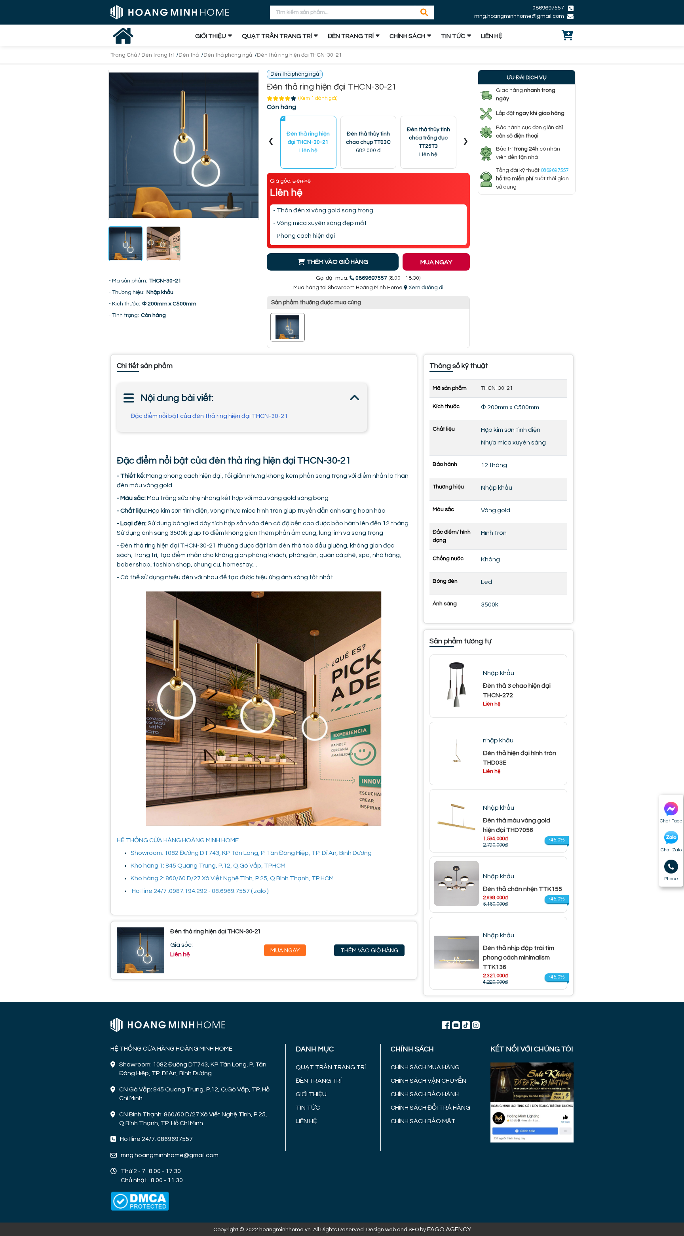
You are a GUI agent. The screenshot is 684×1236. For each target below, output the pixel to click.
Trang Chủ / (125, 55)
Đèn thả (189, 55)
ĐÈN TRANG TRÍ (351, 36)
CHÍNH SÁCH (407, 36)
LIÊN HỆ (491, 36)
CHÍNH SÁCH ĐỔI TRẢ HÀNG (430, 1107)
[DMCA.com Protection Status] (139, 1201)
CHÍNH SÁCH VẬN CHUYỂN (428, 1081)
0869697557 (548, 8)
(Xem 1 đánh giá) (317, 98)
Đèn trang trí (157, 55)
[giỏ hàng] (568, 36)
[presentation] (271, 142)
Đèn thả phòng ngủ (227, 55)
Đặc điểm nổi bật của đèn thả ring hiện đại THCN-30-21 (209, 416)
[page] (446, 1025)
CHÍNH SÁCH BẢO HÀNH (425, 1094)
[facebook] (532, 1102)
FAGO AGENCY (449, 1229)
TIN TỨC (453, 36)
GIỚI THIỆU (210, 36)
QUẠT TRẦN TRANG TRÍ (277, 36)
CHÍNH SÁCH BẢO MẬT (423, 1121)
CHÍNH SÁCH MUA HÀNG (425, 1067)
